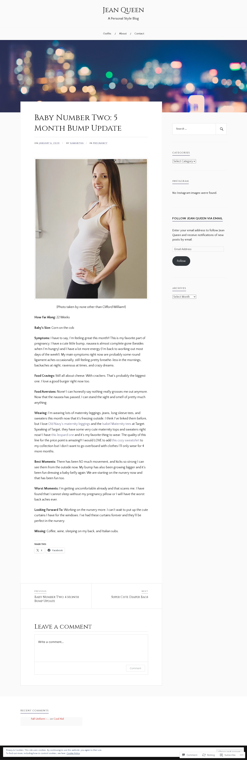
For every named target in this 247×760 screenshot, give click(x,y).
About (123, 33)
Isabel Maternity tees (116, 424)
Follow (181, 261)
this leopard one (62, 435)
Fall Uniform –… (40, 718)
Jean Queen (123, 10)
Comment (135, 668)
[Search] (221, 129)
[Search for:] (199, 129)
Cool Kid (59, 718)
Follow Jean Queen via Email (197, 218)
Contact (139, 33)
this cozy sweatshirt (125, 440)
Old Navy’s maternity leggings (69, 424)
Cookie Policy (73, 753)
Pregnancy (100, 143)
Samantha (77, 143)
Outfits (107, 33)
